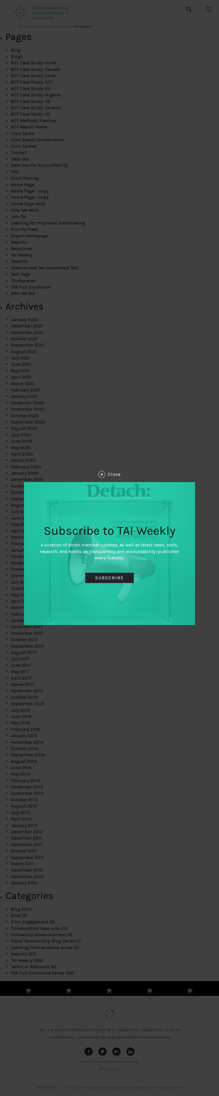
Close (114, 474)
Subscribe (109, 577)
